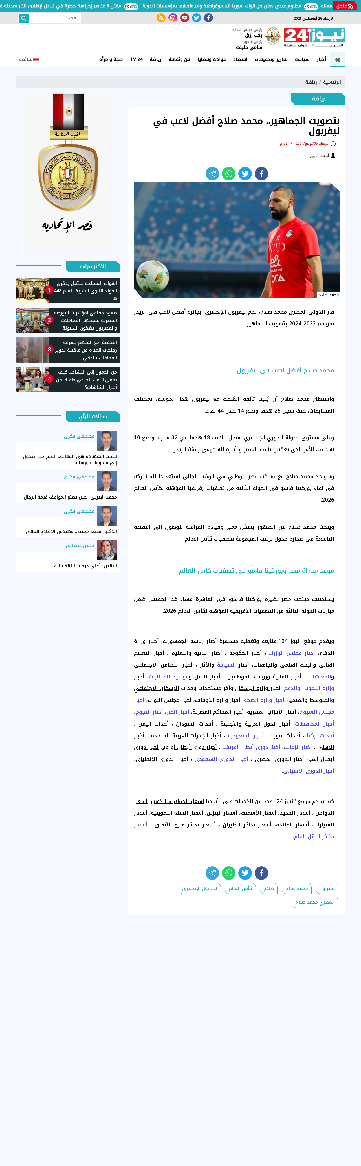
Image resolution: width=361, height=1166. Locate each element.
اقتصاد (240, 59)
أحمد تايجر (320, 155)
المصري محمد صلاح (315, 902)
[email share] (212, 173)
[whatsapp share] (228, 173)
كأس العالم (240, 888)
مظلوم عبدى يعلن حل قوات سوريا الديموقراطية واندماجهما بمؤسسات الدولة (241, 5)
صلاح (269, 888)
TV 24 (136, 59)
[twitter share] (245, 173)
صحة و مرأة (111, 59)
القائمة (26, 59)
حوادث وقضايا (211, 59)
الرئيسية (332, 82)
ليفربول (327, 888)
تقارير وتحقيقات (271, 59)
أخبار (321, 59)
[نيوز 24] (314, 38)
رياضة (155, 59)
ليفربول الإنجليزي (199, 888)
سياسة (302, 59)
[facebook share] (261, 173)
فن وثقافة (179, 59)
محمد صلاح (296, 888)
